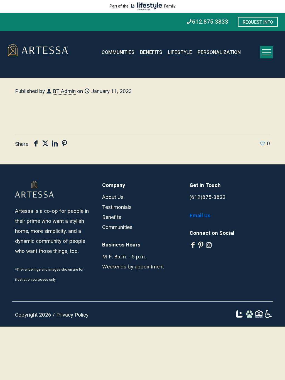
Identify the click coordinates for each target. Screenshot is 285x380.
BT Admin (64, 91)
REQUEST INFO (258, 22)
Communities (117, 227)
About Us (113, 197)
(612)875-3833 (208, 197)
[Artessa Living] (37, 50)
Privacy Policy (72, 315)
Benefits (111, 217)
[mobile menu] (266, 52)
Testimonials (117, 207)
